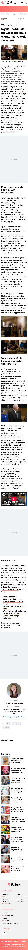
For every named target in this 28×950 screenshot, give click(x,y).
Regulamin (24, 941)
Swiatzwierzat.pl (5, 14)
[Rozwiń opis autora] (14, 714)
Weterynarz (16, 724)
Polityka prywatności (6, 941)
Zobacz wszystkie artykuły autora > (14, 717)
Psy (14, 14)
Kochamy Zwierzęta (10, 589)
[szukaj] (26, 3)
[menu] (22, 3)
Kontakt (16, 941)
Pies (8, 724)
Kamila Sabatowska (8, 19)
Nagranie (6, 727)
